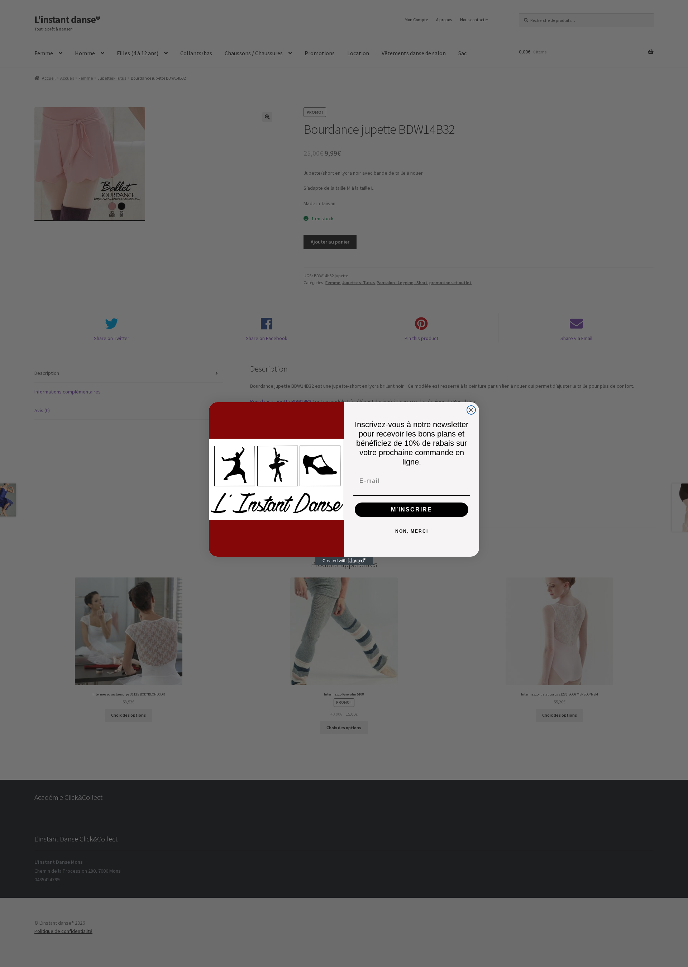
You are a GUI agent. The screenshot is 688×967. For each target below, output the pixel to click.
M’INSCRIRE (411, 509)
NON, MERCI (411, 531)
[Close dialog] (471, 410)
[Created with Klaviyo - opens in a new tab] (344, 561)
